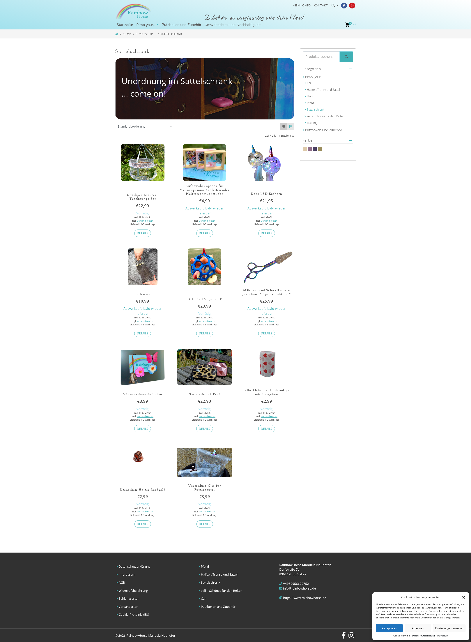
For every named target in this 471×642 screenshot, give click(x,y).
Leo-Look (305, 149)
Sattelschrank (315, 109)
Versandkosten (145, 220)
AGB (122, 582)
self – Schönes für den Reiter (221, 590)
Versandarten (128, 606)
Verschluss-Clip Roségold (320, 149)
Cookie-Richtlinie (401, 635)
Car (309, 83)
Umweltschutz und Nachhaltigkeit (233, 24)
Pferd (310, 103)
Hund (310, 96)
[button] (463, 597)
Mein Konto (302, 5)
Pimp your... (146, 34)
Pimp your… (146, 24)
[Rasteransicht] (283, 126)
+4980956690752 (295, 583)
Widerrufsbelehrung (133, 590)
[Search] (346, 56)
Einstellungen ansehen (449, 628)
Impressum (442, 635)
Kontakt (321, 5)
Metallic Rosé (310, 149)
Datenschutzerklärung (423, 635)
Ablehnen (418, 628)
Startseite (125, 24)
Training (312, 123)
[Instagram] (352, 5)
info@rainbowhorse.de (299, 588)
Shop (127, 34)
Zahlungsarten (129, 598)
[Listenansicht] (290, 126)
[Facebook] (344, 5)
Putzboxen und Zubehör (181, 24)
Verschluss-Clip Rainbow (315, 149)
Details (142, 233)
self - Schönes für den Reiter (325, 116)
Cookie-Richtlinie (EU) (134, 614)
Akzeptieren (389, 628)
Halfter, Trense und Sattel (323, 90)
